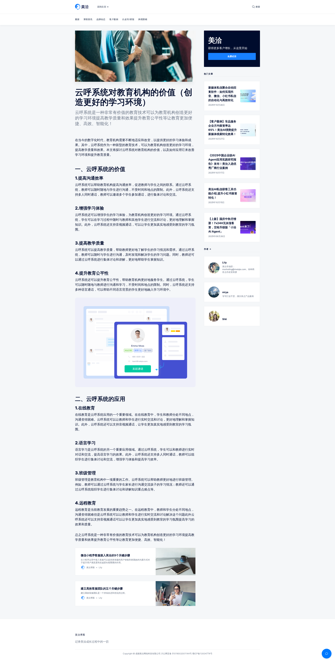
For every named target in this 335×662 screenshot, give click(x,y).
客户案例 (113, 19)
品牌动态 (100, 19)
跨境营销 (142, 19)
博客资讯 (88, 19)
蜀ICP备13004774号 (202, 653)
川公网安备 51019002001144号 (176, 653)
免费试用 (232, 56)
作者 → (207, 249)
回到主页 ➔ (103, 6)
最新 (77, 19)
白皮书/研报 (128, 19)
